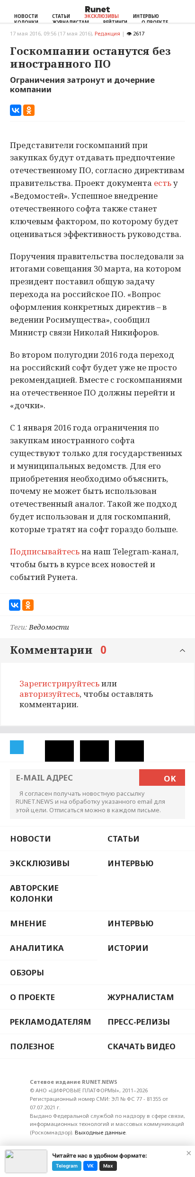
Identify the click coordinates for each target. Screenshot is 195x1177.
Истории (128, 947)
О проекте (32, 997)
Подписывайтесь (45, 551)
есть (162, 182)
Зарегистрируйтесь (59, 683)
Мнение (28, 923)
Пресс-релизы (138, 1021)
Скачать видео (141, 1046)
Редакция (107, 33)
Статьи (61, 16)
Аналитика (37, 947)
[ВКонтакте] (15, 110)
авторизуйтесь (49, 693)
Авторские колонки (34, 893)
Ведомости (49, 627)
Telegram (67, 1165)
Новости (26, 16)
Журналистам (140, 997)
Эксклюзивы (101, 16)
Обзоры (27, 972)
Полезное (32, 1046)
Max (108, 1165)
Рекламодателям (50, 1021)
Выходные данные (100, 1132)
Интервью (146, 16)
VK (90, 1165)
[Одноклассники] (29, 110)
